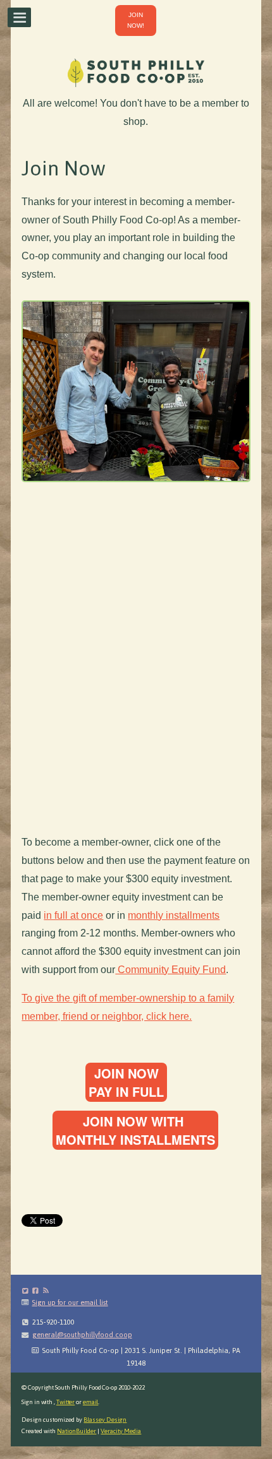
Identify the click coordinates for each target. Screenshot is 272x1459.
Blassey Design (105, 1419)
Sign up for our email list (70, 1302)
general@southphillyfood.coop (82, 1334)
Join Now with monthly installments (135, 1130)
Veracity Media (121, 1430)
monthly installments (173, 915)
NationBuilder (76, 1430)
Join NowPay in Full (126, 1082)
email (91, 1401)
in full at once (73, 915)
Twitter (65, 1401)
